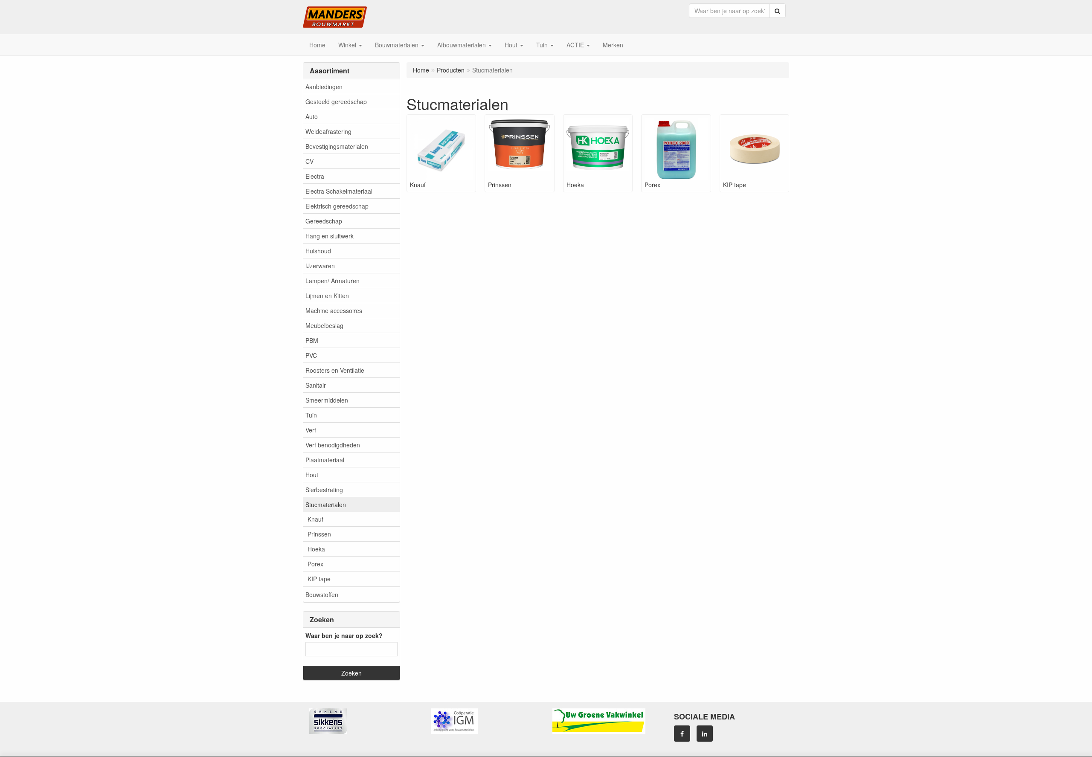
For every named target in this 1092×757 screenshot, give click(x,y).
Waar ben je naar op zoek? (344, 635)
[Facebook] (682, 733)
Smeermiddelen (326, 400)
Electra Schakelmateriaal (338, 191)
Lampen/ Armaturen (332, 280)
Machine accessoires (333, 310)
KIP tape (319, 578)
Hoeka (316, 549)
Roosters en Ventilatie (334, 370)
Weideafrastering (328, 131)
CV (309, 161)
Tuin (311, 415)
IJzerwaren (320, 265)
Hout (311, 474)
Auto (311, 116)
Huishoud (318, 251)
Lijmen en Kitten (327, 295)
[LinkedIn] (705, 733)
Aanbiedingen (324, 86)
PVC (311, 355)
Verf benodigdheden (332, 445)
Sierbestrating (324, 489)
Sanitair (315, 385)
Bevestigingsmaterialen (336, 146)
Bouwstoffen (321, 594)
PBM (311, 340)
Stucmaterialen (325, 504)
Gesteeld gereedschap (336, 101)
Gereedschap (323, 221)
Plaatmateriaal (324, 459)
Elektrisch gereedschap (337, 206)
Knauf (315, 519)
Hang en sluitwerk (329, 236)
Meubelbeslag (324, 325)
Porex (315, 564)
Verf (310, 430)
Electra (314, 176)
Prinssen (319, 534)
